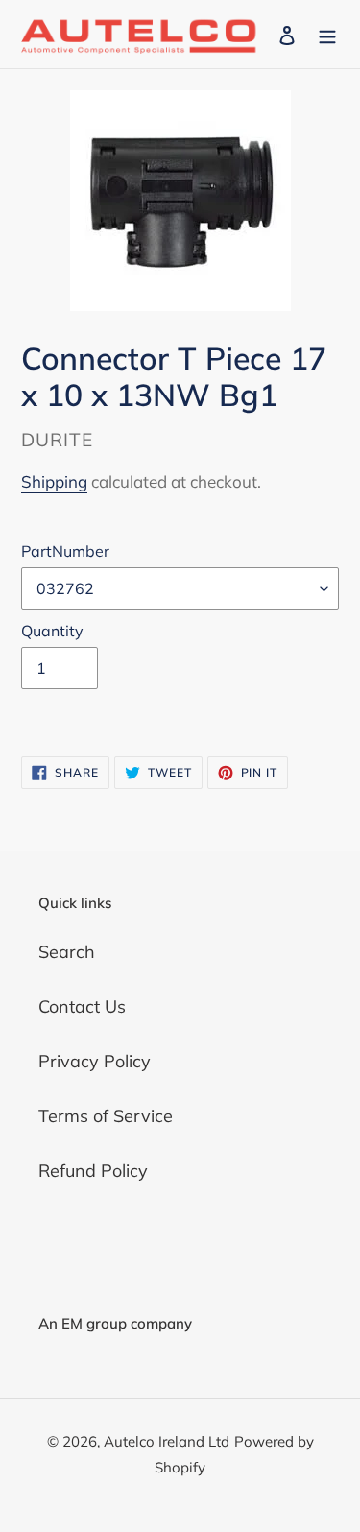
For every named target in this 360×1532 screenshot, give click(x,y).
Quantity (52, 630)
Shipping (54, 481)
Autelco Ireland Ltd (166, 1441)
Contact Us (82, 1006)
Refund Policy (93, 1171)
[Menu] (327, 34)
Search (66, 952)
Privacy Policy (94, 1061)
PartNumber (65, 551)
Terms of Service (105, 1116)
